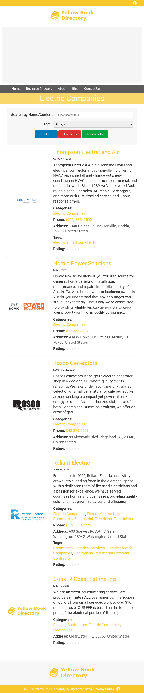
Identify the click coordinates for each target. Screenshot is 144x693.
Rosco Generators (75, 363)
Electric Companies (69, 213)
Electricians (123, 519)
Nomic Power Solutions (82, 263)
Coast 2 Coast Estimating (84, 579)
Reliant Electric (71, 463)
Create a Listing (95, 133)
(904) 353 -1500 (79, 220)
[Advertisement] (72, 56)
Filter (46, 133)
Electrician (103, 519)
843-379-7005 (77, 430)
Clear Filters (69, 133)
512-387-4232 (77, 331)
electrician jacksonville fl (73, 242)
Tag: (47, 124)
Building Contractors (70, 625)
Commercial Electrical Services (79, 548)
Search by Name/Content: (32, 115)
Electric (112, 548)
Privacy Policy (104, 689)
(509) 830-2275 (78, 525)
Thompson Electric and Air (86, 152)
